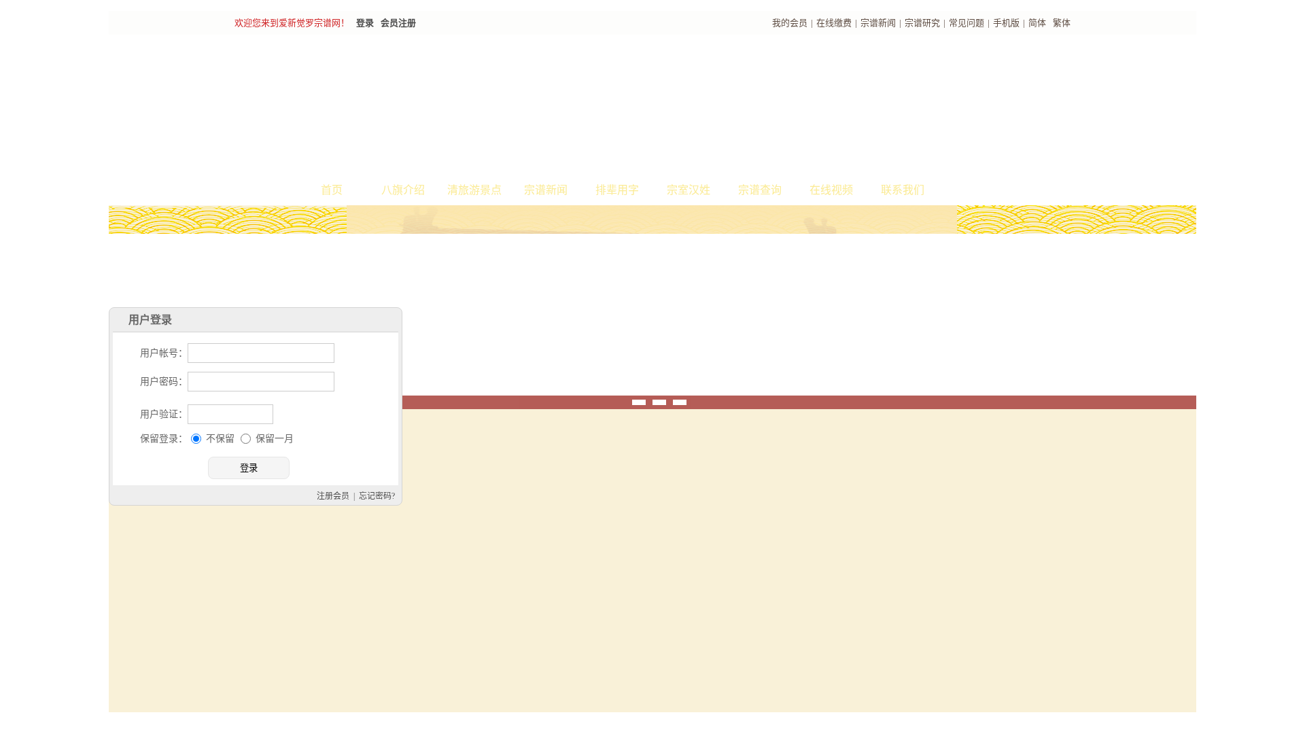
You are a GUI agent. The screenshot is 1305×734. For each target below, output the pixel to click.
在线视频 (831, 190)
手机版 (1006, 23)
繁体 (1062, 23)
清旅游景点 (474, 190)
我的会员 (789, 23)
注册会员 (469, 550)
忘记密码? (513, 550)
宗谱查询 (760, 190)
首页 (332, 190)
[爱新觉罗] (482, 106)
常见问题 (966, 23)
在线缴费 (834, 23)
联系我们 (902, 190)
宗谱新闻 (878, 23)
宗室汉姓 (688, 190)
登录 (365, 23)
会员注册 (398, 23)
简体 (1037, 23)
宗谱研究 (922, 23)
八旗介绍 (403, 190)
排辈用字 (617, 190)
